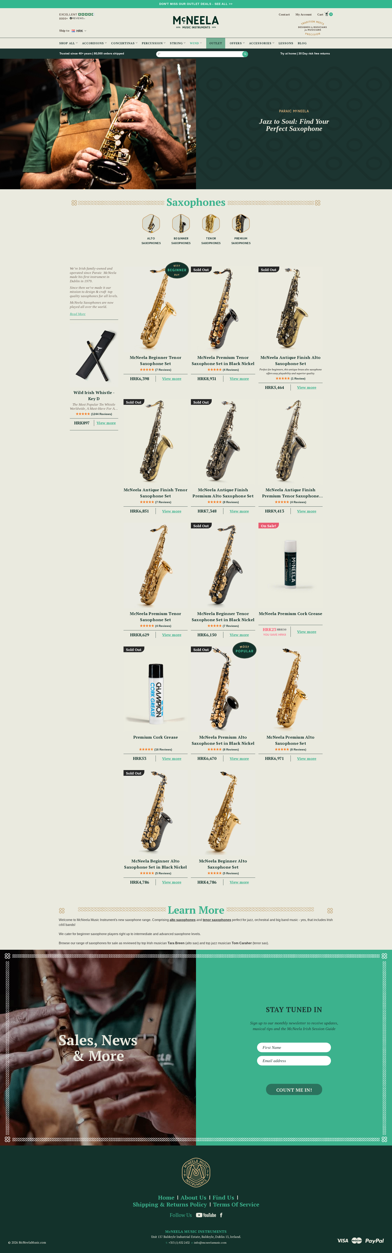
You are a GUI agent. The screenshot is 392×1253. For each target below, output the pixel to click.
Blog (302, 43)
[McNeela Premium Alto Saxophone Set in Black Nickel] (223, 689)
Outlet (215, 43)
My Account (303, 14)
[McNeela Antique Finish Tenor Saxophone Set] (156, 442)
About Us (193, 1197)
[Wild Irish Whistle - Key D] (94, 355)
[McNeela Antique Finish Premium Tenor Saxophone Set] (290, 442)
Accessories (261, 43)
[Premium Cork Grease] (156, 689)
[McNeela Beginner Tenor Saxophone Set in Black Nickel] (223, 565)
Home (166, 1197)
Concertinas (123, 43)
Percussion (153, 43)
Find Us (223, 1197)
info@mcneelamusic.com (210, 1242)
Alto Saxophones (151, 241)
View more (106, 422)
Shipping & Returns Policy (170, 1204)
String (177, 43)
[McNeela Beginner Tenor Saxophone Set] (156, 309)
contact (284, 14)
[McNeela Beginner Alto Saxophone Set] (223, 813)
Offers (236, 43)
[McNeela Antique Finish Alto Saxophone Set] (290, 309)
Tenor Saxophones (211, 241)
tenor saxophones (217, 920)
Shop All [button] (67, 43)
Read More (78, 314)
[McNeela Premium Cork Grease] (290, 565)
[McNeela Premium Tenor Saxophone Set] (156, 565)
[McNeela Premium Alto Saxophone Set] (290, 689)
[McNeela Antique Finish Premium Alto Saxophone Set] (223, 442)
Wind (195, 43)
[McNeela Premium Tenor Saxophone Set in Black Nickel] (223, 309)
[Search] (245, 54)
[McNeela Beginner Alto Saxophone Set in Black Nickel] (156, 813)
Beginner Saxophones (181, 241)
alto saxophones (183, 920)
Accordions (93, 43)
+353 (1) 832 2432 (179, 1242)
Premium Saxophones (241, 241)
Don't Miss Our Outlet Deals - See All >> (196, 4)
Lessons (286, 43)
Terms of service (236, 1204)
